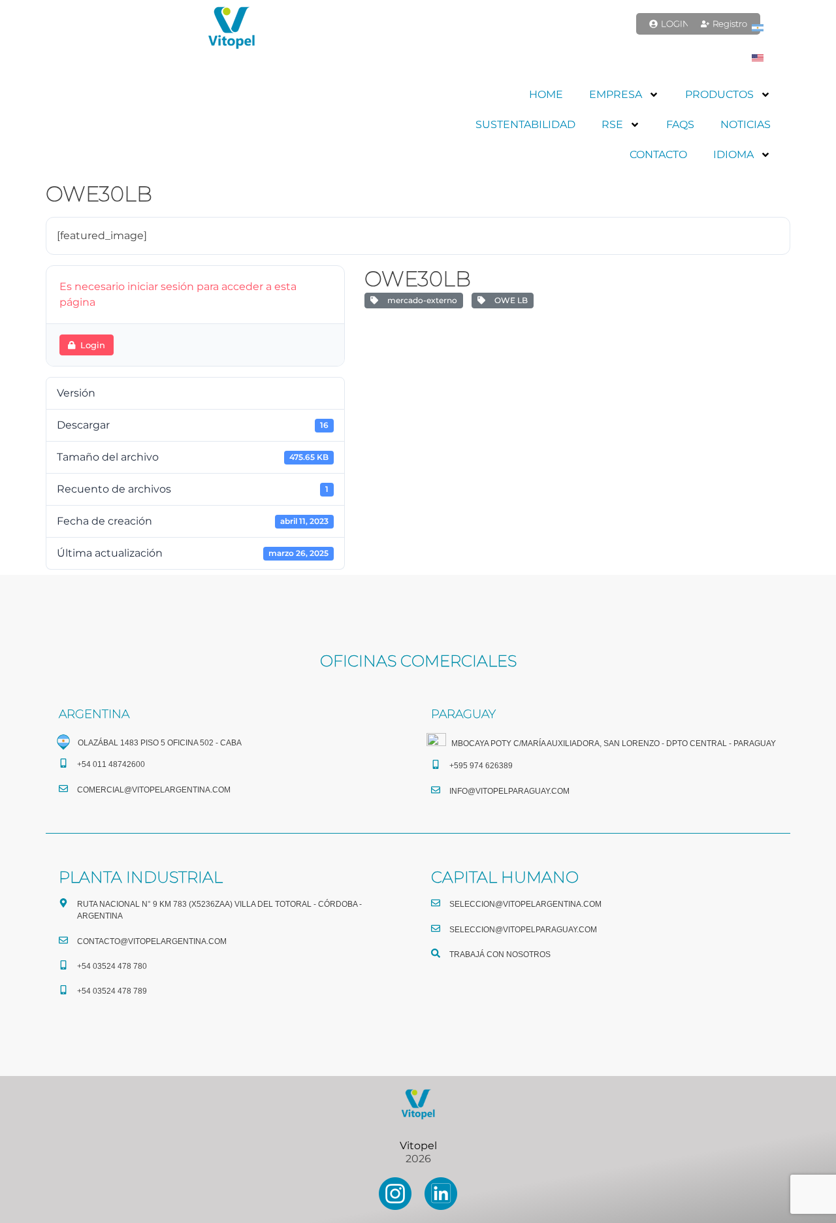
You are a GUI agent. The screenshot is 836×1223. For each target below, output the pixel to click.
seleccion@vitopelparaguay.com (523, 929)
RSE (612, 124)
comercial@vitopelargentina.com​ (154, 789)
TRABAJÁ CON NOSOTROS (500, 954)
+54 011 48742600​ (111, 764)
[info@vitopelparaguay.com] (435, 789)
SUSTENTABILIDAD (525, 124)
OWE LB (509, 300)
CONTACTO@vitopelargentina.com (152, 941)
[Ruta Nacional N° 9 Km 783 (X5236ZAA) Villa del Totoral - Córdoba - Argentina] (63, 902)
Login (92, 345)
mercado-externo (420, 300)
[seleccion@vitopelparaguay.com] (435, 928)
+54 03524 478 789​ (112, 991)
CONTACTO (658, 154)
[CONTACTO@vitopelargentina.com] (63, 940)
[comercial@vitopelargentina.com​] (63, 788)
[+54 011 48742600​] (63, 763)
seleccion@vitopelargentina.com (525, 904)
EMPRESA (615, 94)
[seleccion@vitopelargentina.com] (435, 902)
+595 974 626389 (481, 765)
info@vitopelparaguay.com (509, 791)
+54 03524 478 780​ (112, 966)
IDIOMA (733, 154)
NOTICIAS (745, 124)
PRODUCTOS (719, 94)
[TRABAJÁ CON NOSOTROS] (435, 953)
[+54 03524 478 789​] (63, 989)
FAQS (680, 124)
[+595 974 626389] (435, 764)
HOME (546, 94)
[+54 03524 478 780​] (63, 965)
